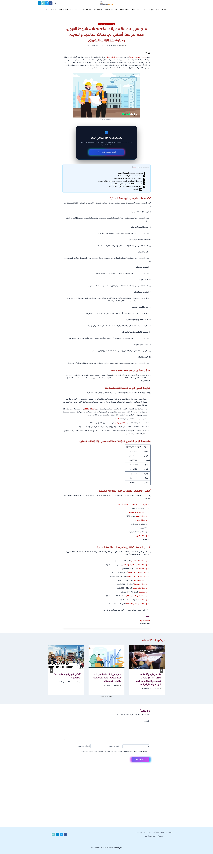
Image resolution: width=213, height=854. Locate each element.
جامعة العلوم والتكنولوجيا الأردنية (135, 596)
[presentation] (147, 657)
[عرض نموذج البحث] (56, 3)
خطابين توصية (119, 423)
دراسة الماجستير (110, 24)
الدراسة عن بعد (50, 9)
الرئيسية (160, 836)
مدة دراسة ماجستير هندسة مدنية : (131, 176)
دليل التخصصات (136, 9)
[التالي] (51, 670)
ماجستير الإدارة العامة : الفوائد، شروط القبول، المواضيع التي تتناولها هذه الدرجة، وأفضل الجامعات (148, 679)
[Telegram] (207, 848)
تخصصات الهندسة (113, 57)
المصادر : (137, 189)
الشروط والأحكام (150, 836)
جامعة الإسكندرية (140, 584)
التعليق (146, 721)
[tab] (110, 696)
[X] (47, 3)
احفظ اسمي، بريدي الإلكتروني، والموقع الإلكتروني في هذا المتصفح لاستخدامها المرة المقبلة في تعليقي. (114, 751)
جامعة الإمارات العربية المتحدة (136, 604)
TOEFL (93, 409)
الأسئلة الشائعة (158, 832)
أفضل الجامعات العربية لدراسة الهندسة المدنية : (127, 186)
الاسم (146, 747)
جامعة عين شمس (140, 580)
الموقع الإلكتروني (84, 746)
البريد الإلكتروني (113, 746)
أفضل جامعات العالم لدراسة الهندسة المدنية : (127, 184)
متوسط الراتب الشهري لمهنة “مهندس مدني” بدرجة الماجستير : (121, 181)
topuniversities (145, 621)
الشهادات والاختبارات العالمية (68, 9)
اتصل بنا (169, 832)
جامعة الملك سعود (140, 588)
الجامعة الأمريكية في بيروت (137, 572)
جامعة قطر (143, 592)
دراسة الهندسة (102, 24)
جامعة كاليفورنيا (141, 516)
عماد (120, 46)
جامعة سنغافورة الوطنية (138, 512)
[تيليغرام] (39, 3)
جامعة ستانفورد (141, 536)
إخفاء (135, 167)
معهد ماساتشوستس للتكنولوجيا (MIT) (132, 504)
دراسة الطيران (98, 9)
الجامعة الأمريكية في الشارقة (137, 576)
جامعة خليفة (142, 600)
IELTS (86, 409)
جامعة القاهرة (142, 568)
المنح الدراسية (149, 9)
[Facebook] (50, 3)
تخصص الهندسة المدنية (138, 57)
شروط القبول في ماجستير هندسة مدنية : (129, 178)
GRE (118, 419)
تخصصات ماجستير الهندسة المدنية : (131, 173)
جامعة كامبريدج (141, 520)
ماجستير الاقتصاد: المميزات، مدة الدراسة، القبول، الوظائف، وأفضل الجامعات (107, 678)
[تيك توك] (43, 3)
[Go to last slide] (161, 670)
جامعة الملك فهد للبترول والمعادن (134, 565)
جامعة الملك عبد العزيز (139, 561)
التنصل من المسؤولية (143, 832)
